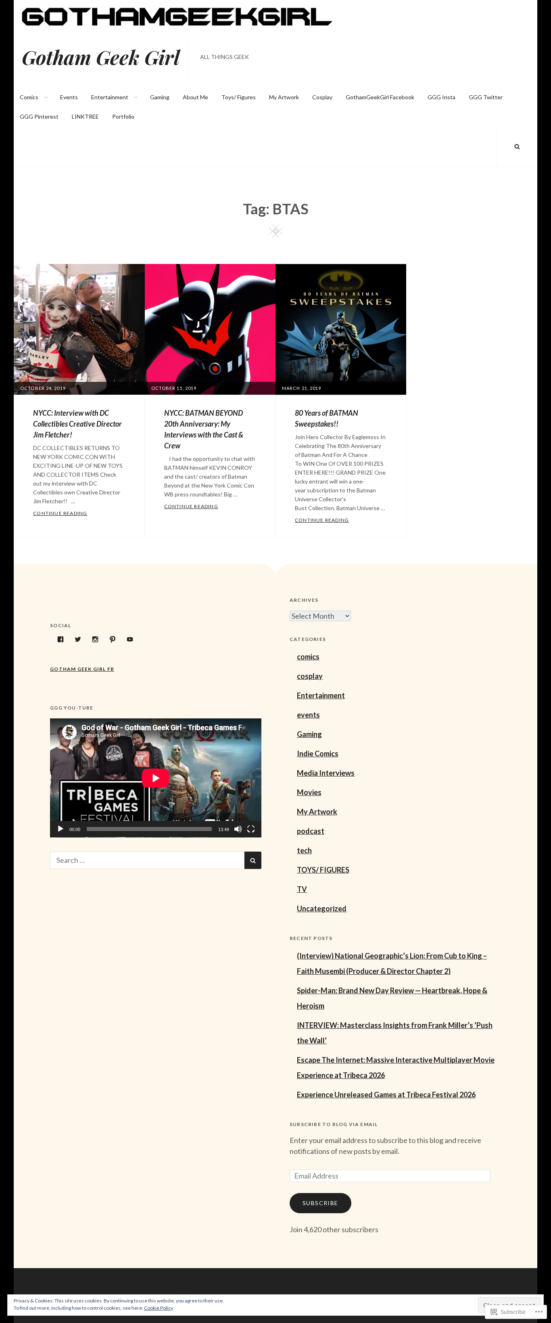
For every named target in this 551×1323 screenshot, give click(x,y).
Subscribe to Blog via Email (334, 1124)
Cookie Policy (158, 1308)
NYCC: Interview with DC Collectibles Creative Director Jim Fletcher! (77, 423)
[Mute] (238, 829)
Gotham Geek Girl (100, 57)
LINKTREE (85, 116)
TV (302, 889)
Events (69, 97)
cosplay (310, 676)
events (308, 714)
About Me (195, 97)
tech (304, 850)
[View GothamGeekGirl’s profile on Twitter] (78, 639)
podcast (310, 831)
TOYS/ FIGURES (323, 869)
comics (308, 656)
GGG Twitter (486, 97)
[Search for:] (147, 860)
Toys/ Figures (238, 97)
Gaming (159, 97)
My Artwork (284, 97)
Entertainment (109, 97)
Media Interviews (326, 772)
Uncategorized (321, 908)
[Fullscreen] (251, 829)
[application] (155, 777)
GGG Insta (441, 97)
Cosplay (322, 97)
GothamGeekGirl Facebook (380, 97)
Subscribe (320, 1202)
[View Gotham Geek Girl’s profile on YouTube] (130, 639)
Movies (309, 792)
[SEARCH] (517, 146)
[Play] (60, 829)
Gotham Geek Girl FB (82, 669)
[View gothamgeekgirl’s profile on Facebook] (60, 639)
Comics (29, 97)
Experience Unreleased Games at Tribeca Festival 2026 (386, 1094)
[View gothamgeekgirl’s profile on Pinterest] (112, 639)
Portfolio (123, 116)
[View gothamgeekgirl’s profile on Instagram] (95, 639)
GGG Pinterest (39, 116)
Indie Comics (317, 753)
